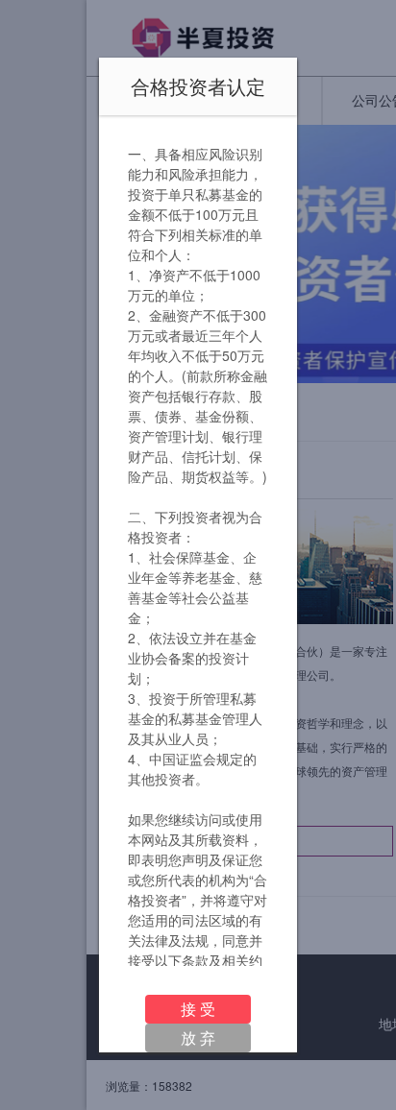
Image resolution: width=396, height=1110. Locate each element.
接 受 (198, 1009)
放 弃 (198, 1037)
